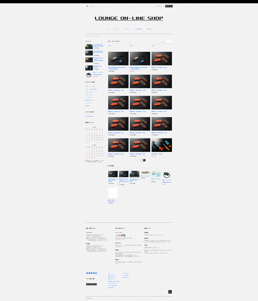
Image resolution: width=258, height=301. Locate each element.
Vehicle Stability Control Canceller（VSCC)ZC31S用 (138, 68)
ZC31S (109, 45)
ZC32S (131, 45)
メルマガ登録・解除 (138, 29)
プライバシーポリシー (112, 283)
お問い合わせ (149, 29)
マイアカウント (126, 273)
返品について (111, 279)
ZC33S (152, 45)
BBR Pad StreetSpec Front (159, 67)
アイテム (170, 6)
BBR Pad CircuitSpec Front (137, 90)
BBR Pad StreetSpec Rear (159, 111)
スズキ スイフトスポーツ (95, 35)
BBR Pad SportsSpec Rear (115, 132)
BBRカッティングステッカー (156, 179)
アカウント (161, 6)
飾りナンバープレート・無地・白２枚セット (112, 201)
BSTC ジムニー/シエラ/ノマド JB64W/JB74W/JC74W (98, 73)
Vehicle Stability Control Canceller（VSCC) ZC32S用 (98, 52)
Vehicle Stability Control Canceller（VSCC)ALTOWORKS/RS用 (98, 60)
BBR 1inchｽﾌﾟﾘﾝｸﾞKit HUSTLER (97, 67)
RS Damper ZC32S (157, 154)
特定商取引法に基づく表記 (113, 281)
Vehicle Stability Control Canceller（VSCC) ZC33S (98, 45)
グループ (126, 29)
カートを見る (125, 275)
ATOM (112, 287)
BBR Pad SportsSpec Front (116, 90)
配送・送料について (112, 277)
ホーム (107, 29)
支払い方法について (112, 275)
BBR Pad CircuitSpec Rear (137, 132)
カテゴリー (115, 29)
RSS (109, 287)
